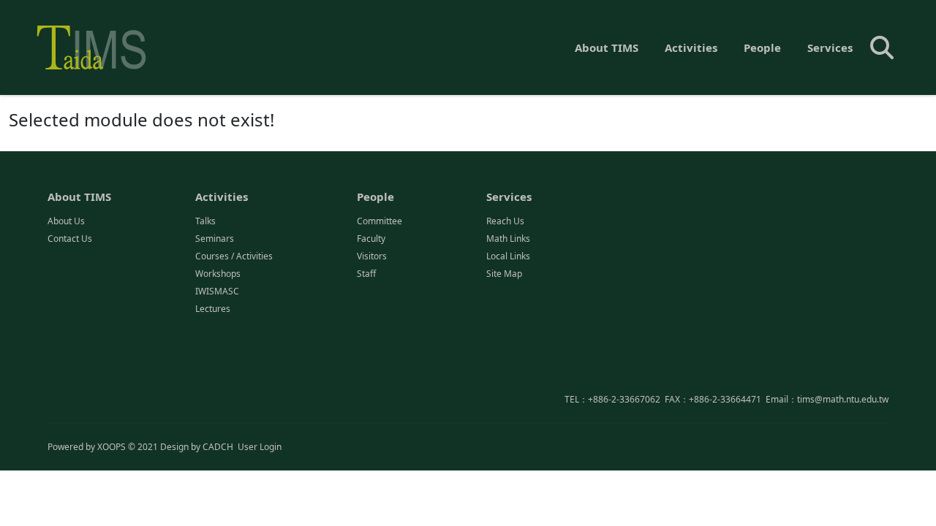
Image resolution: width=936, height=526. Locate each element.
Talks (205, 221)
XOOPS (111, 447)
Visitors (372, 256)
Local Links (508, 256)
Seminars (214, 238)
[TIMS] (91, 47)
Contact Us (70, 238)
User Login (260, 447)
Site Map (504, 273)
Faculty (371, 238)
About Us (66, 221)
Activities (691, 47)
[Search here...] (881, 47)
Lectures (212, 308)
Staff (366, 273)
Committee (379, 221)
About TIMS (606, 47)
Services (830, 47)
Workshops (218, 273)
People (762, 47)
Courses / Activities (234, 256)
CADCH (218, 447)
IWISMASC (217, 291)
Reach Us (505, 221)
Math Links (508, 238)
